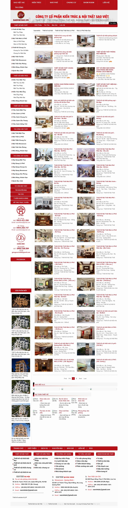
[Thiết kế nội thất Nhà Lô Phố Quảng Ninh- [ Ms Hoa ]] (44, 350)
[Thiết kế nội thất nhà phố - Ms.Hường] (86, 139)
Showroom (60, 469)
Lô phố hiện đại (61, 461)
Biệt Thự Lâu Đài (19, 83)
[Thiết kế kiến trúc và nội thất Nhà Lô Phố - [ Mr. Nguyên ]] (44, 366)
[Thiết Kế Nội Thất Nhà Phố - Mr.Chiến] (44, 203)
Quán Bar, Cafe (18, 70)
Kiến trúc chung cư (42, 467)
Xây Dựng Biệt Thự (19, 160)
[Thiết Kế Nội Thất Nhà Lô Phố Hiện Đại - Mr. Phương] (44, 251)
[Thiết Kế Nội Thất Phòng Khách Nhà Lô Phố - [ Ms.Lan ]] (44, 285)
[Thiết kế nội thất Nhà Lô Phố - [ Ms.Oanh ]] (86, 334)
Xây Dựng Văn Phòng (20, 174)
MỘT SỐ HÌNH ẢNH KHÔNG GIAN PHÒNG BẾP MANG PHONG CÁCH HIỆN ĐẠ (105, 69)
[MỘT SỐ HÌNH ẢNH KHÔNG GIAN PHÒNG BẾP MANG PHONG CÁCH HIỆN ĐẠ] (86, 73)
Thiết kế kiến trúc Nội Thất (35, 504)
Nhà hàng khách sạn (63, 471)
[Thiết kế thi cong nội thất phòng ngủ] (44, 39)
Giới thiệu (32, 448)
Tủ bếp (100, 458)
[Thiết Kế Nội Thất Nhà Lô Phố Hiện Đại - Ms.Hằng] (86, 301)
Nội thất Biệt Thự (19, 133)
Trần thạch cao (103, 466)
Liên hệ (106, 2)
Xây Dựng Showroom (20, 170)
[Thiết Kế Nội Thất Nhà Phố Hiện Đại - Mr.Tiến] (44, 171)
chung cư (71, 2)
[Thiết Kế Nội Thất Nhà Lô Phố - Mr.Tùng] (44, 236)
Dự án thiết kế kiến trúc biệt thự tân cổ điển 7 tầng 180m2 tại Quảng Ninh (20, 440)
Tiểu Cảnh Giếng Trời (20, 124)
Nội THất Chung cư (19, 140)
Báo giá (70, 448)
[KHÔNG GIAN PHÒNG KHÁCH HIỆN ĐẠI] (44, 90)
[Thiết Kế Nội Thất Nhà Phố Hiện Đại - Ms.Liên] (86, 155)
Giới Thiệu (38, 25)
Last (85, 378)
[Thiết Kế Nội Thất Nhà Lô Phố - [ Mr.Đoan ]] (44, 333)
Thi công (19, 7)
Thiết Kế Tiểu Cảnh (21, 106)
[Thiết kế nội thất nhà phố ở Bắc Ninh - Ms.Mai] (44, 122)
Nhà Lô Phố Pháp (19, 41)
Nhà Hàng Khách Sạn (20, 101)
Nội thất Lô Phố (18, 137)
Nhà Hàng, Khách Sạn (20, 67)
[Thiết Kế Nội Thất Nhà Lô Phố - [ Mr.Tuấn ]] (44, 269)
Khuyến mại (57, 448)
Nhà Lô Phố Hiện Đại (20, 44)
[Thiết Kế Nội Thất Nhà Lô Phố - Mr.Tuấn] (44, 219)
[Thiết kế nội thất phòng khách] (86, 41)
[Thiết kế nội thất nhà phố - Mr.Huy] (86, 121)
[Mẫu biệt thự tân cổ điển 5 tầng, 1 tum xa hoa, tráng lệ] (21, 411)
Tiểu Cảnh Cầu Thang (20, 120)
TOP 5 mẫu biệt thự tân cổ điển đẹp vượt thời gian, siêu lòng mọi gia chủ (21, 311)
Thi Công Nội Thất (21, 129)
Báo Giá (54, 25)
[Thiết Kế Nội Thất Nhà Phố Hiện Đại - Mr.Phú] (44, 155)
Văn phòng (60, 466)
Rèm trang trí (102, 471)
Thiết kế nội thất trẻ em (22, 472)
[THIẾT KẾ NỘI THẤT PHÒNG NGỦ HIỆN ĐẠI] (86, 59)
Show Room (88, 2)
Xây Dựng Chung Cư (20, 167)
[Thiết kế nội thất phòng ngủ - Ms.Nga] (86, 106)
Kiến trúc (36, 2)
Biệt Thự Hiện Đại (19, 35)
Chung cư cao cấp (63, 463)
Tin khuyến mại (21, 190)
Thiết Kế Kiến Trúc (21, 75)
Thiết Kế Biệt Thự (19, 29)
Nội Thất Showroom (19, 60)
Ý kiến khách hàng (83, 463)
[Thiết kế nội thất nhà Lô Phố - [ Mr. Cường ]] (86, 365)
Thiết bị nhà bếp (103, 461)
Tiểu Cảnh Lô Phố (19, 113)
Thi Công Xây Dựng (21, 156)
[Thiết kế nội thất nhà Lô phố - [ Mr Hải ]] (86, 350)
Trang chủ (18, 448)
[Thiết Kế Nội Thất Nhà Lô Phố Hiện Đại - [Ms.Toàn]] (86, 252)
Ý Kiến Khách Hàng (21, 198)
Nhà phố (54, 2)
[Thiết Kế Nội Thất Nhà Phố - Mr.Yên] (44, 187)
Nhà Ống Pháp (18, 94)
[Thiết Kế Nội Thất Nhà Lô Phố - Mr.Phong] (86, 236)
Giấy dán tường (103, 469)
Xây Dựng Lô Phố (19, 163)
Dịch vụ (44, 448)
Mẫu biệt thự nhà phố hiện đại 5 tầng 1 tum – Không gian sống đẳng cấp (20, 375)
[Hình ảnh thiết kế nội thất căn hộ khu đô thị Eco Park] (44, 105)
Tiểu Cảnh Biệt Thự (19, 110)
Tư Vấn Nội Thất (21, 186)
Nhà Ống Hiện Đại (19, 97)
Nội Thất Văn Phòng (19, 63)
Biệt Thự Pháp (18, 32)
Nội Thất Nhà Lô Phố (20, 38)
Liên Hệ (62, 25)
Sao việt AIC (19, 2)
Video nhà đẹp (81, 461)
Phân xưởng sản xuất (84, 466)
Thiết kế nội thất (21, 25)
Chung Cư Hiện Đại (20, 53)
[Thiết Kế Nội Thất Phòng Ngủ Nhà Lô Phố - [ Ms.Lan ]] (86, 269)
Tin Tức (21, 194)
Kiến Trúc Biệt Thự (19, 80)
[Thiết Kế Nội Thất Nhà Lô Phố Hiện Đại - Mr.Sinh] (44, 301)
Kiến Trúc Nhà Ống (19, 91)
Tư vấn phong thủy (83, 458)
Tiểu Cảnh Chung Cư (20, 117)
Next (80, 378)
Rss (91, 448)
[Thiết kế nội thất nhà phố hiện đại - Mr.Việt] (44, 138)
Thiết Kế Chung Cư (19, 47)
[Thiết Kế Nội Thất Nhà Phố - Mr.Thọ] (86, 203)
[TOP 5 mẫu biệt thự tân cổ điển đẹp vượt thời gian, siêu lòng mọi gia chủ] (21, 301)
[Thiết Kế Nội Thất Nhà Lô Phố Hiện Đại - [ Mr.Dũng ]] (86, 285)
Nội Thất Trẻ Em (18, 56)
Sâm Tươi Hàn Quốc (69, 504)
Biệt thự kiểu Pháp (63, 458)
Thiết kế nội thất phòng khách (106, 35)
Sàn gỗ (100, 463)
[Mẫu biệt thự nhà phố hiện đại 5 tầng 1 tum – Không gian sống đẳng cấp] (21, 370)
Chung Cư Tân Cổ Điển (21, 50)
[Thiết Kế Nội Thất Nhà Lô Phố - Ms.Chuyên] (44, 317)
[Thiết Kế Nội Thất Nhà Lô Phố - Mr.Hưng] (86, 219)
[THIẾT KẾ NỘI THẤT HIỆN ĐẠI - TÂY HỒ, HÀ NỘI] (86, 90)
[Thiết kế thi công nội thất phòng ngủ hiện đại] (44, 57)
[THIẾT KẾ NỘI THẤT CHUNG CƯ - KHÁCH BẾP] (44, 73)
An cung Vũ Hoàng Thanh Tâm (84, 504)
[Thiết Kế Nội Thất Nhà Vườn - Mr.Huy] (86, 187)
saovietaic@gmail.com (28, 490)
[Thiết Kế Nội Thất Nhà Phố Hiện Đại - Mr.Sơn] (86, 171)
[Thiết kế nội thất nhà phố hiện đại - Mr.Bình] (86, 317)
